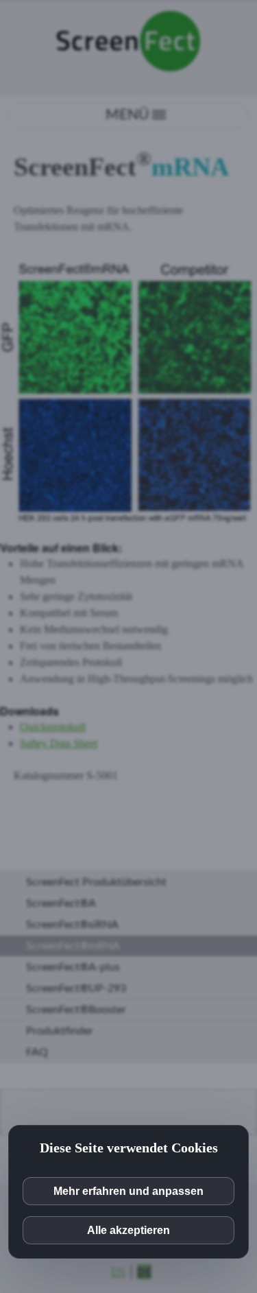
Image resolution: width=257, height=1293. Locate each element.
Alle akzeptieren (128, 1230)
